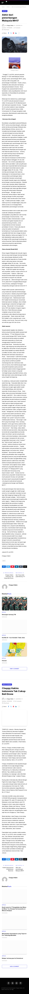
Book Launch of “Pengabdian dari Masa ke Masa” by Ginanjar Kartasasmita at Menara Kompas (14, 909)
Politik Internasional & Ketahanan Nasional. (8, 869)
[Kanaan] (14, 649)
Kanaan (4, 660)
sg (12, 989)
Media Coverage (7, 684)
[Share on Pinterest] (13, 33)
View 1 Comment (14, 668)
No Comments (18, 701)
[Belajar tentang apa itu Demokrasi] (14, 947)
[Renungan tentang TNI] (14, 603)
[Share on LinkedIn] (16, 33)
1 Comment (17, 27)
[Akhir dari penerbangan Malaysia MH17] (14, 45)
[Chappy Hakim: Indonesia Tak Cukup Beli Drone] (14, 718)
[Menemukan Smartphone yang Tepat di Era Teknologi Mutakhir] (14, 922)
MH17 (4, 560)
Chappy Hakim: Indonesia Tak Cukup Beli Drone (8, 576)
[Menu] (3, 2)
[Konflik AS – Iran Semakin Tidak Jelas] (14, 626)
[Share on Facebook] (8, 33)
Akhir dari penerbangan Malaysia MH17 (20, 869)
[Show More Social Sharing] (19, 33)
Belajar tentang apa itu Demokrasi (12, 958)
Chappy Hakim (10, 25)
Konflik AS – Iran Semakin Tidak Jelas (13, 637)
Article (5, 11)
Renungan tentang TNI (9, 614)
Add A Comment (14, 966)
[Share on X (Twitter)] (11, 33)
